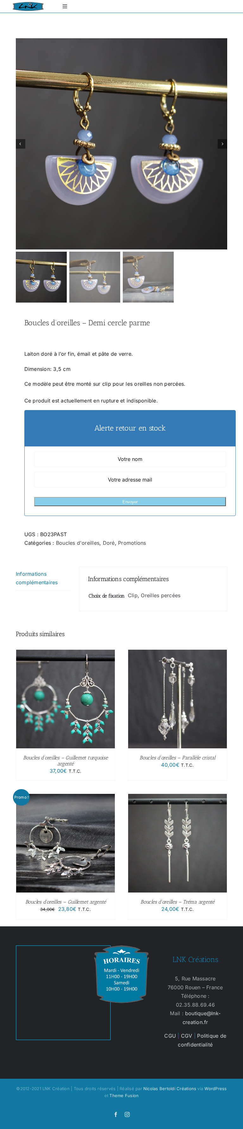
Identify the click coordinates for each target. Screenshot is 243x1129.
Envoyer (130, 502)
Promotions (132, 543)
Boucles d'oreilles (77, 543)
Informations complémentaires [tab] (37, 578)
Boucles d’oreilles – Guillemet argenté (65, 902)
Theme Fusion (124, 1095)
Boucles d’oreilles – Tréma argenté (177, 902)
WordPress (215, 1088)
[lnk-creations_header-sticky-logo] (28, 4)
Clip (133, 595)
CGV (186, 1036)
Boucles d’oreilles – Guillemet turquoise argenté (65, 761)
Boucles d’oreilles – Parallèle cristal (177, 758)
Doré (109, 543)
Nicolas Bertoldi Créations (169, 1088)
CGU (170, 1036)
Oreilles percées (160, 595)
